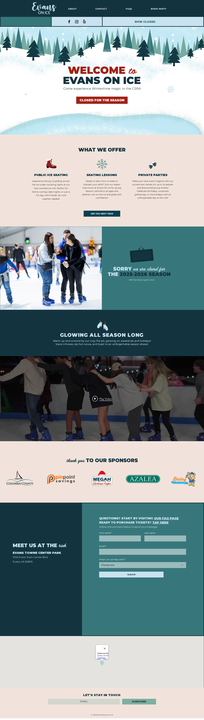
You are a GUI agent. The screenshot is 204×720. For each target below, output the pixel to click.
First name (105, 533)
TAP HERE (160, 522)
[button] (102, 100)
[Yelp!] (84, 21)
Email (102, 546)
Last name (149, 533)
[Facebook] (69, 21)
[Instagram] (77, 21)
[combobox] (142, 565)
